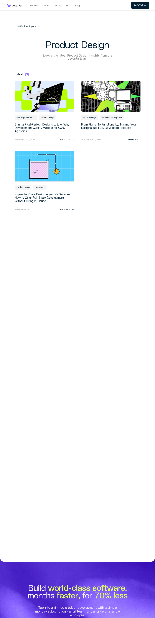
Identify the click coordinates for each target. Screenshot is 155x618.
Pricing (57, 5)
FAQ (68, 5)
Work (46, 5)
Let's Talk (140, 5)
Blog (77, 5)
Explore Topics (27, 26)
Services (34, 5)
